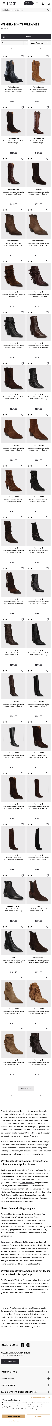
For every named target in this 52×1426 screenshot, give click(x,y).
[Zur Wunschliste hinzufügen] (22, 55)
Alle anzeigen (26, 1088)
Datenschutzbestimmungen (40, 1398)
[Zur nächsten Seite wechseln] (35, 48)
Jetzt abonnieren (10, 1361)
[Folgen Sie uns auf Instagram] (27, 1345)
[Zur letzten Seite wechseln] (40, 48)
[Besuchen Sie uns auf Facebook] (21, 1345)
